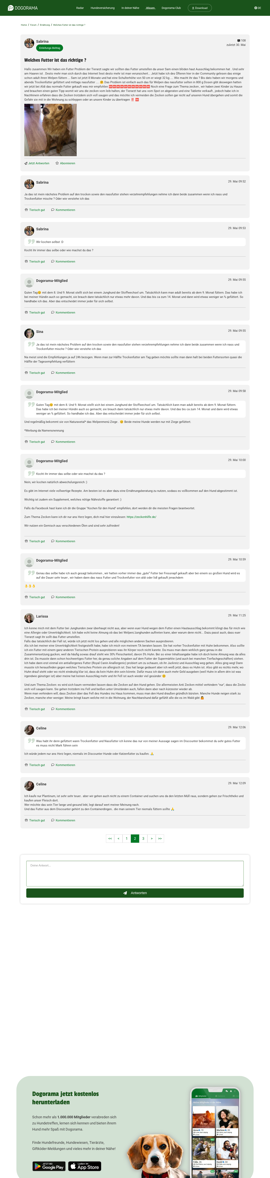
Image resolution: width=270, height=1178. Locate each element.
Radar (80, 7)
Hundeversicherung (103, 7)
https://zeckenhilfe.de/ (141, 517)
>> (160, 838)
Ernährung (45, 25)
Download (201, 7)
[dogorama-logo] (23, 8)
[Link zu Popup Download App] (50, 130)
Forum (33, 25)
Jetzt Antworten (38, 163)
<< (110, 838)
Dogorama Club (171, 7)
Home (24, 25)
